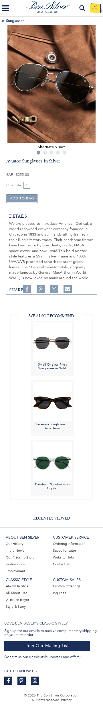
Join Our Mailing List (47, 645)
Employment (15, 571)
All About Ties (16, 593)
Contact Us (61, 564)
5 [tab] (64, 152)
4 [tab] (58, 152)
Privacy (66, 700)
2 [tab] (45, 152)
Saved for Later (64, 550)
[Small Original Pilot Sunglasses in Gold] (52, 341)
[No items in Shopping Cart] (95, 8)
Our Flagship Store (20, 557)
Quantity (13, 185)
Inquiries (59, 593)
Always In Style (17, 586)
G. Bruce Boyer (17, 599)
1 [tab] (38, 152)
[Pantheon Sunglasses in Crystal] (52, 461)
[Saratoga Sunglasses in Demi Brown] (52, 401)
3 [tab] (52, 152)
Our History (14, 543)
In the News (15, 550)
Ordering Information (69, 543)
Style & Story (16, 606)
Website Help (63, 557)
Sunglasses (15, 20)
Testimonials (15, 564)
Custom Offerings (66, 586)
